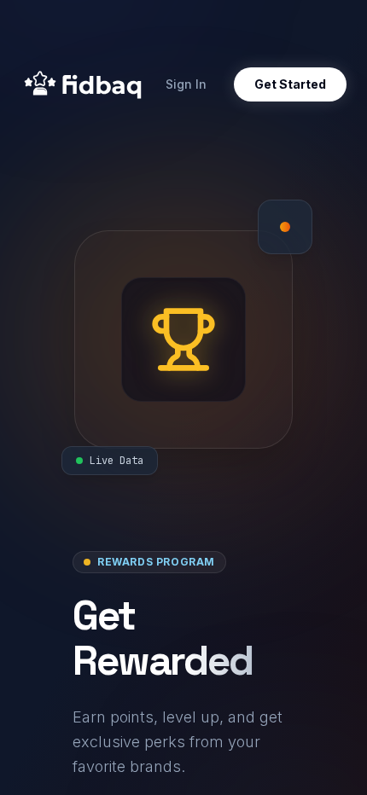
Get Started (290, 84)
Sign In (186, 84)
